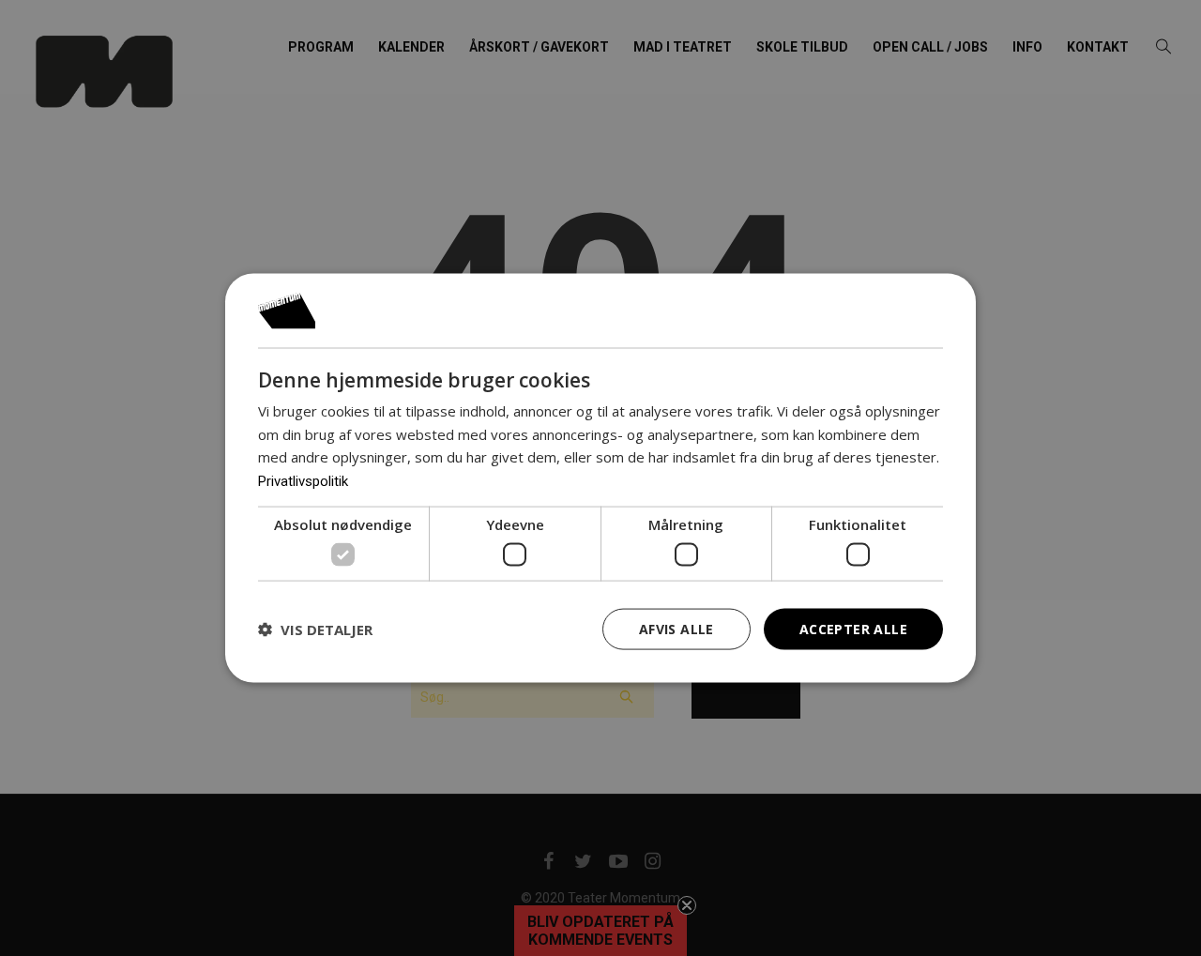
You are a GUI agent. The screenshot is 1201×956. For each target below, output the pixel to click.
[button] (315, 629)
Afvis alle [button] (676, 628)
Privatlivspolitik (303, 481)
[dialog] (600, 478)
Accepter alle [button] (853, 628)
